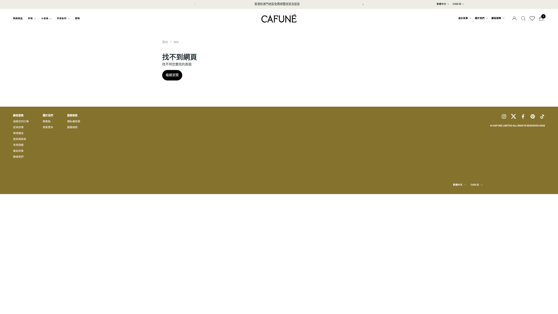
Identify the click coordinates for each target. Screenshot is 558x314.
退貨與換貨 (19, 139)
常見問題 (18, 145)
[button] (523, 18)
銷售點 (47, 121)
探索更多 (48, 127)
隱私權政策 (73, 121)
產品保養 (18, 151)
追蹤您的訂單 (21, 121)
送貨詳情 (18, 127)
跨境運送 (18, 133)
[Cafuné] (279, 18)
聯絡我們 (18, 157)
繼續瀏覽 (172, 75)
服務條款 (72, 127)
